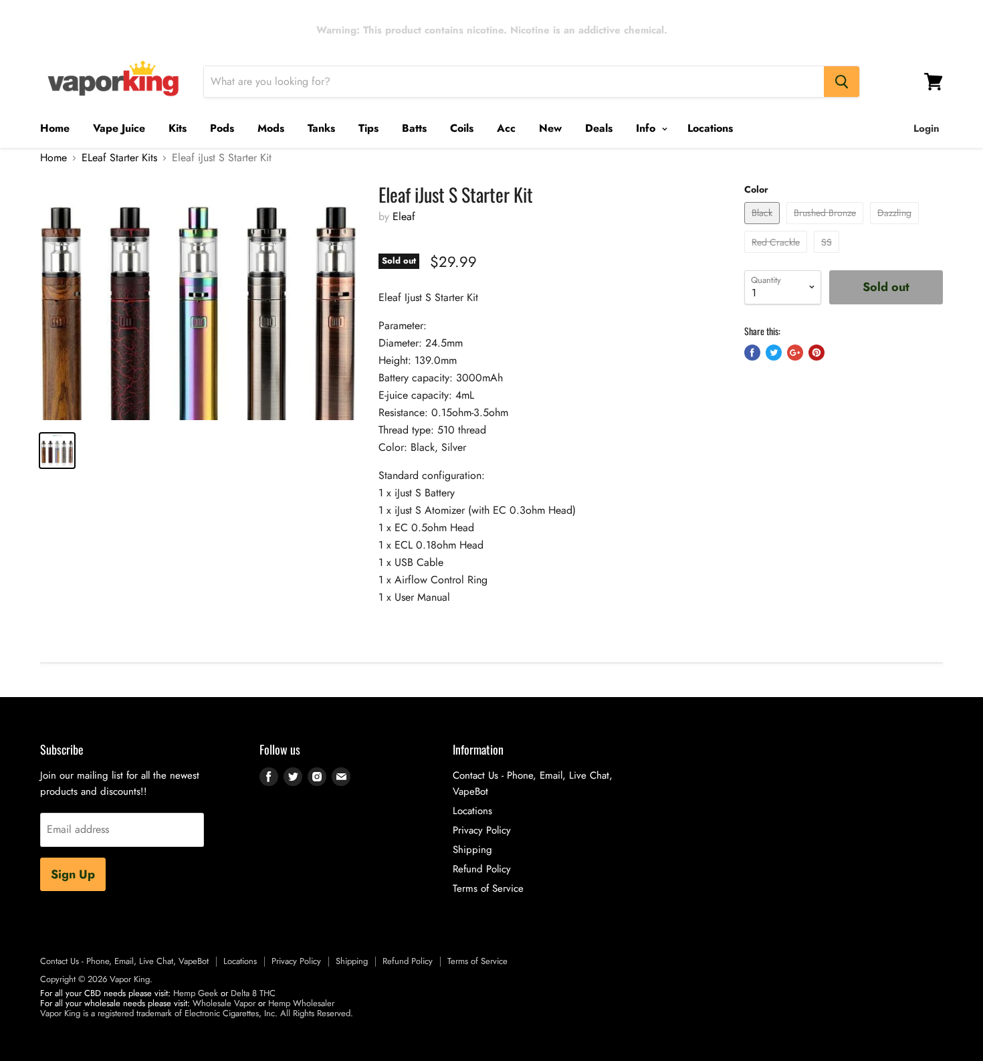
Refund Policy (482, 869)
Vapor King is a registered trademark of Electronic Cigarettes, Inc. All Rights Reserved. (196, 1013)
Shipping (472, 849)
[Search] (841, 81)
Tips (368, 128)
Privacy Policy (482, 830)
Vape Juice (119, 128)
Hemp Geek (195, 993)
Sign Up (73, 874)
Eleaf (404, 216)
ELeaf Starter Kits (119, 158)
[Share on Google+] (795, 353)
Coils (461, 128)
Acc (506, 128)
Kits (178, 128)
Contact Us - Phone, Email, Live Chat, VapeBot (124, 961)
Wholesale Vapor (224, 1003)
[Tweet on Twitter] (774, 353)
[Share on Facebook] (752, 353)
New (550, 128)
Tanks (321, 128)
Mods (270, 128)
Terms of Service (488, 888)
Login (926, 128)
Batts (414, 128)
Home (55, 128)
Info (647, 128)
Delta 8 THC (253, 993)
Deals (599, 128)
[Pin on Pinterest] (816, 353)
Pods (222, 128)
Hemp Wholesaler (301, 1003)
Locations (710, 128)
